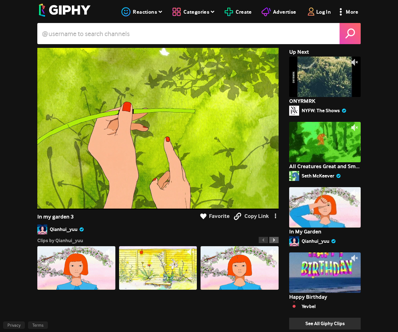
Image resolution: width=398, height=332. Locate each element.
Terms (38, 325)
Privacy (14, 325)
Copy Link (256, 216)
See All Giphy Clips (325, 323)
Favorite (219, 216)
